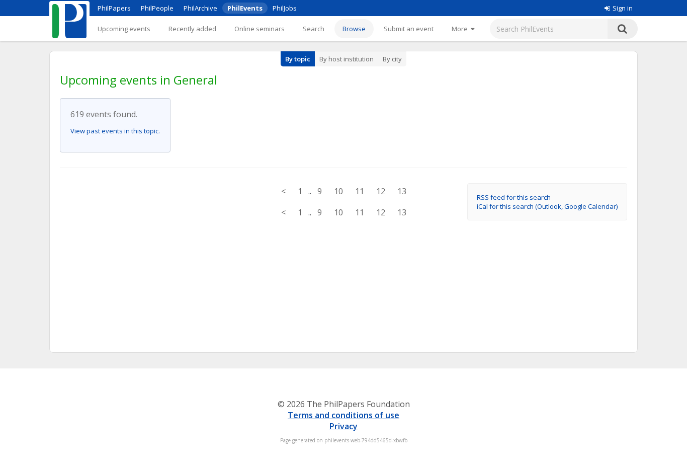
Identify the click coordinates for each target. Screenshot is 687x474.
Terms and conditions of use (343, 415)
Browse (354, 28)
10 (338, 191)
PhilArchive (200, 8)
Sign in (623, 8)
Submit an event (409, 28)
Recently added (192, 28)
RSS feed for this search (514, 197)
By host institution (346, 58)
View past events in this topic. (115, 130)
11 (359, 191)
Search (313, 28)
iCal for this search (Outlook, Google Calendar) (547, 206)
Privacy (343, 426)
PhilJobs (285, 8)
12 (380, 191)
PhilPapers (114, 8)
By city (392, 58)
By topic (297, 58)
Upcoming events (124, 28)
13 (401, 191)
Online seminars (259, 28)
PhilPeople (157, 8)
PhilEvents (245, 8)
